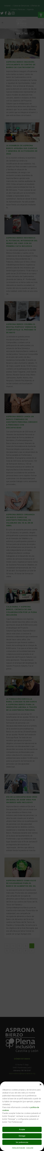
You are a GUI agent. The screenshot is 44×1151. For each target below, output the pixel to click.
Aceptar (22, 1129)
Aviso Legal (29, 1148)
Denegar (22, 1136)
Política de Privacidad (18, 1148)
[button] (40, 1084)
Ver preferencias (22, 1142)
